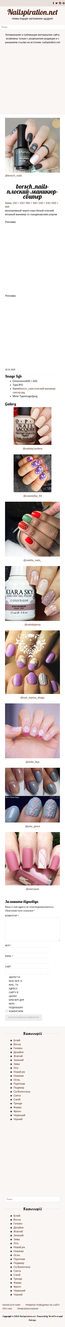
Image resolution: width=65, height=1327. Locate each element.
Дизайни (19, 1052)
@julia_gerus (32, 826)
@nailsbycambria (32, 448)
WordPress (53, 1316)
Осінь (17, 1079)
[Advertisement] (32, 79)
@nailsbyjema (32, 624)
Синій (17, 1099)
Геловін (18, 1048)
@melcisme (32, 889)
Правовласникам (27, 1308)
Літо (16, 1068)
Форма (17, 1107)
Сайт (8, 966)
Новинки (19, 1076)
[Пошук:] (32, 27)
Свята (17, 1095)
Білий (17, 1040)
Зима (17, 1064)
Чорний (18, 1119)
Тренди (18, 1103)
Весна (17, 1044)
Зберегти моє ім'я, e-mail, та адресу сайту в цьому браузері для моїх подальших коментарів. (16, 994)
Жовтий (18, 1056)
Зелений (19, 1060)
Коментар (12, 915)
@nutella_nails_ (32, 560)
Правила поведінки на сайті (42, 1305)
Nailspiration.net (32, 12)
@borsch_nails (13, 175)
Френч (17, 1111)
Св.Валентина (22, 1091)
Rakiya (32, 1320)
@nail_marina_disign (32, 697)
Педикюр (19, 1087)
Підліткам (19, 1083)
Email (9, 956)
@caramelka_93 (32, 496)
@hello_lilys (32, 762)
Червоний (19, 1115)
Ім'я (8, 945)
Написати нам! (11, 1305)
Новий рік (19, 1072)
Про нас (7, 1308)
